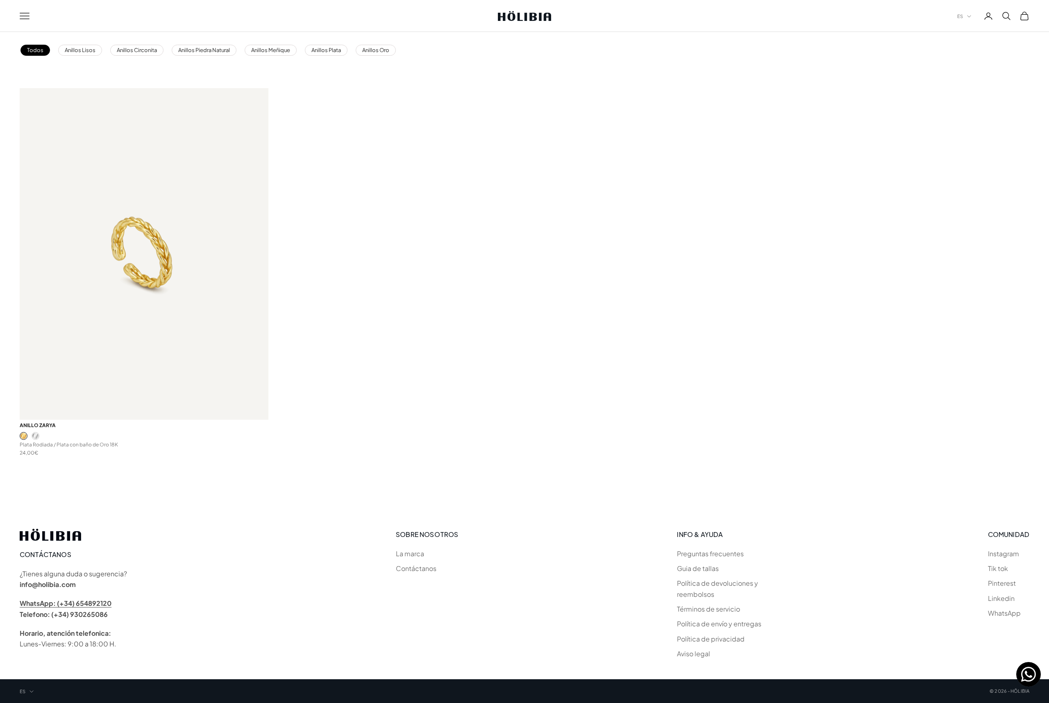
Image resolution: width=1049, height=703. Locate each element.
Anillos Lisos (80, 50)
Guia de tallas (698, 568)
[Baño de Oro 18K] (23, 436)
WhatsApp (1004, 613)
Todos (35, 50)
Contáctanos (416, 568)
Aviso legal (693, 653)
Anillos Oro (375, 50)
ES (960, 16)
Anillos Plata (326, 50)
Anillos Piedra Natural (204, 50)
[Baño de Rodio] (35, 436)
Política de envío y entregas (719, 623)
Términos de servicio (708, 609)
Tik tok (998, 568)
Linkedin (1001, 598)
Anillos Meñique (270, 50)
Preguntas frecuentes (710, 553)
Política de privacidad (711, 639)
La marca (410, 553)
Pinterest (1002, 583)
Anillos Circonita (137, 50)
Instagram (1003, 553)
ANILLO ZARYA (38, 425)
